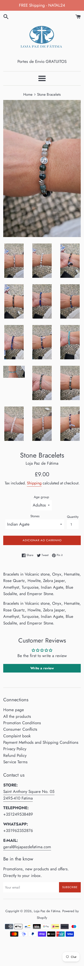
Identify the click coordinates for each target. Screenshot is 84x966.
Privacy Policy (14, 749)
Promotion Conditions (22, 723)
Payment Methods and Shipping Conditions (40, 742)
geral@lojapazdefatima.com (27, 847)
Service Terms (15, 762)
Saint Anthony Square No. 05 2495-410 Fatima (28, 795)
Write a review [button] (42, 668)
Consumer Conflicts (20, 729)
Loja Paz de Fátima (47, 911)
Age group (41, 497)
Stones (34, 516)
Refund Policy (14, 755)
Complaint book (17, 736)
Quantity (73, 516)
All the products (17, 716)
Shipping (34, 483)
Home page (13, 710)
